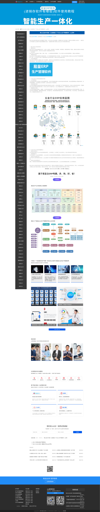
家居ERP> (21, 121)
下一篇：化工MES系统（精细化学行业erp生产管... (42, 444)
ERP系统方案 (39, 1)
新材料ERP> (20, 140)
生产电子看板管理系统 (19, 491)
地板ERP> (21, 150)
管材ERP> (21, 231)
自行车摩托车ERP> (21, 147)
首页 (27, 1)
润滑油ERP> (20, 257)
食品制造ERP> (21, 101)
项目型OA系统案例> (21, 176)
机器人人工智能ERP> (21, 163)
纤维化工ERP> (21, 179)
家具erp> (21, 82)
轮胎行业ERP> (21, 266)
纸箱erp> (21, 211)
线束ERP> (21, 234)
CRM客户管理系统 (18, 497)
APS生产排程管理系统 (19, 502)
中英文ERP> (20, 279)
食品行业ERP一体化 (29, 497)
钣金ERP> (21, 118)
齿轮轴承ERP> (21, 92)
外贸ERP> (21, 283)
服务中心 (47, 1)
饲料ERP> (21, 186)
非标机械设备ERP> (21, 33)
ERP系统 (35, 36)
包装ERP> (21, 224)
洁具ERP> (21, 244)
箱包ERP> (21, 250)
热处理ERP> (20, 202)
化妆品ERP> (20, 134)
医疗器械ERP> (21, 72)
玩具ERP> (21, 156)
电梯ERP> (21, 273)
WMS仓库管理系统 (18, 494)
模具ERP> (21, 237)
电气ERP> (21, 69)
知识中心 (40, 437)
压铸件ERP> (20, 108)
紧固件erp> (21, 114)
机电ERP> (21, 88)
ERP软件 (31, 1)
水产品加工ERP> (21, 205)
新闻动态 (75, 489)
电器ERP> (21, 66)
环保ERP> (21, 189)
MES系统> (21, 46)
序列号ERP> (20, 192)
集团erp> (21, 276)
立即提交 (77, 432)
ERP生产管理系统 (18, 492)
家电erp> (21, 95)
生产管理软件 (49, 36)
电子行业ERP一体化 (29, 494)
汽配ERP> (21, 59)
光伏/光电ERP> (21, 166)
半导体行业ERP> (21, 85)
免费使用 (57, 179)
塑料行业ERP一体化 (29, 499)
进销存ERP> (20, 43)
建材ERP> (21, 160)
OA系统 (16, 500)
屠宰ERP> (21, 98)
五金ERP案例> (21, 50)
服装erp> (21, 198)
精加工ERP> (20, 137)
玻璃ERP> (21, 270)
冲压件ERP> (20, 105)
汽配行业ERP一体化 (29, 502)
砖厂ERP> (21, 218)
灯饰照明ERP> (21, 143)
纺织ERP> (21, 286)
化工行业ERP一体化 (29, 500)
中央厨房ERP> (21, 79)
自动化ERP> (20, 247)
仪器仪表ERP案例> (21, 173)
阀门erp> (21, 215)
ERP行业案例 (53, 1)
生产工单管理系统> (21, 37)
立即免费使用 (50, 481)
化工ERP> (21, 127)
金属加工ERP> (21, 63)
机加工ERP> (20, 111)
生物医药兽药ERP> (21, 182)
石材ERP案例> (21, 241)
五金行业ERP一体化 (29, 492)
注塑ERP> (21, 56)
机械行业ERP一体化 (29, 491)
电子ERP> (21, 75)
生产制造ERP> (21, 40)
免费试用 (37, 492)
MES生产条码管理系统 (19, 499)
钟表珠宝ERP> (21, 153)
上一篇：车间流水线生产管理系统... (39, 442)
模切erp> (21, 228)
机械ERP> (21, 53)
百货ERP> (21, 263)
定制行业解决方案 (57, 329)
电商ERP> (21, 221)
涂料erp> (21, 195)
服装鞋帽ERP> (21, 260)
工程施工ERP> (21, 208)
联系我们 (59, 1)
